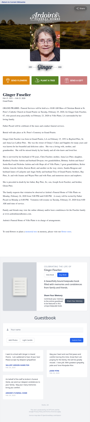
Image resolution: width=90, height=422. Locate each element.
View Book (50, 275)
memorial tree (31, 231)
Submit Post (76, 340)
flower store (66, 231)
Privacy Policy (38, 412)
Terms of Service (51, 412)
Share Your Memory (74, 301)
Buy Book (62, 275)
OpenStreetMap (47, 415)
